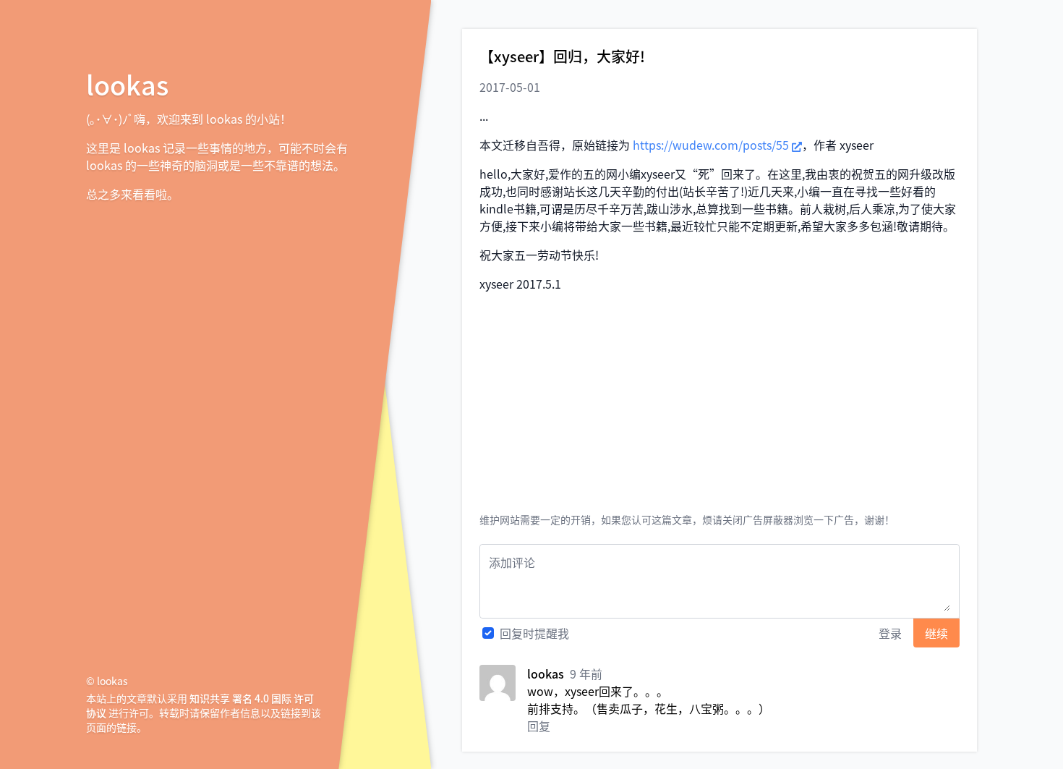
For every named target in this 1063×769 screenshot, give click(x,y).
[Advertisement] (719, 405)
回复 (538, 725)
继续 (936, 633)
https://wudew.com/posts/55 (711, 144)
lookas (127, 84)
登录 (890, 633)
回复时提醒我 (534, 633)
